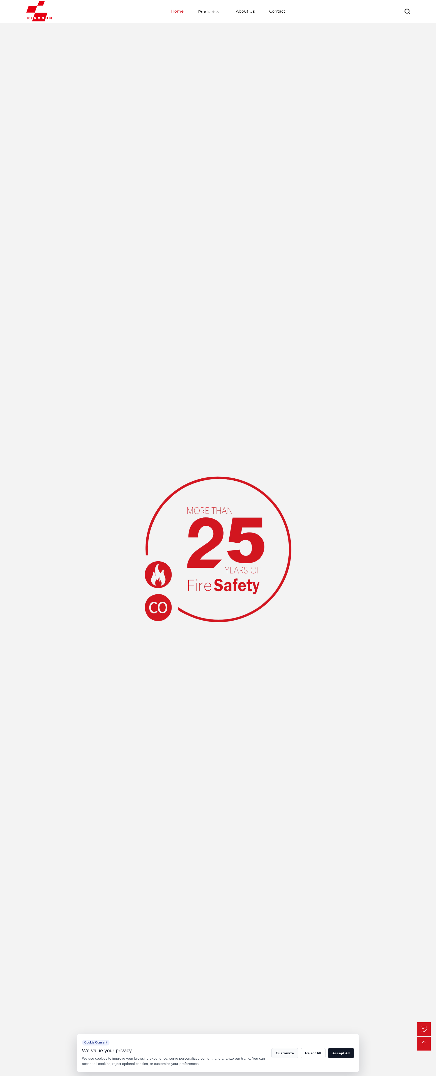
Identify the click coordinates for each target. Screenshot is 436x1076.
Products (207, 11)
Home (177, 11)
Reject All (313, 1053)
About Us (245, 11)
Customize (285, 1053)
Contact (277, 11)
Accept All (341, 1053)
